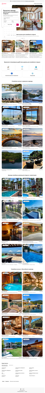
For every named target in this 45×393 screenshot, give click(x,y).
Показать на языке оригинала (29, 1)
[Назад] (20, 38)
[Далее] (24, 38)
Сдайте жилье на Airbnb (38, 3)
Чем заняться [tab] (11, 365)
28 (11, 35)
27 (9, 35)
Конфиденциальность (20, 391)
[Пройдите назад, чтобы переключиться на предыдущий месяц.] (4, 24)
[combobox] (11, 18)
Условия (26, 391)
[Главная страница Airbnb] (4, 3)
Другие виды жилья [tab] (5, 365)
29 (13, 35)
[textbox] (7, 22)
